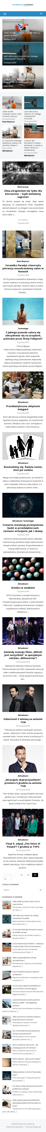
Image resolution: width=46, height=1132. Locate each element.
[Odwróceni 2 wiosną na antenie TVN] (23, 698)
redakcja (24, 220)
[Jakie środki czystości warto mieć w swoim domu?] (23, 30)
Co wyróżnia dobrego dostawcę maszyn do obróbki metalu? (11, 142)
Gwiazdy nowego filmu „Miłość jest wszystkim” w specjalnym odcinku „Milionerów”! (23, 655)
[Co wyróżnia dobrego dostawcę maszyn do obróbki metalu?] (23, 77)
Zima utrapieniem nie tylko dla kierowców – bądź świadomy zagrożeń (23, 194)
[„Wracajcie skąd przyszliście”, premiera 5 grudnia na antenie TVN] (23, 759)
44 (28, 875)
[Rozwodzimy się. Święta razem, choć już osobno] (23, 446)
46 (5, 879)
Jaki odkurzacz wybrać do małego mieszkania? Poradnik (32, 115)
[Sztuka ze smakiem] (23, 569)
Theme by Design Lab (33, 1127)
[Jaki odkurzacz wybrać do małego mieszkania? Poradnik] (23, 53)
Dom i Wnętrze (8, 122)
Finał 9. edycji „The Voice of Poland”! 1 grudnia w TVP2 (23, 845)
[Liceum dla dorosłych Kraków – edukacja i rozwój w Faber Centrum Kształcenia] (34, 131)
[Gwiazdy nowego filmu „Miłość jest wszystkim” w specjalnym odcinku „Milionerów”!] (23, 631)
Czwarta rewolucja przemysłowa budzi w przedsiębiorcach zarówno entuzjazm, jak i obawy (23, 528)
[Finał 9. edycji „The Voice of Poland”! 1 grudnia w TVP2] (23, 822)
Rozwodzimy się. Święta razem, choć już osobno (23, 468)
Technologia (23, 329)
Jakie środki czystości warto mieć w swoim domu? (11, 113)
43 (21, 875)
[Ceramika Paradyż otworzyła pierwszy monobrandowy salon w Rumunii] (23, 244)
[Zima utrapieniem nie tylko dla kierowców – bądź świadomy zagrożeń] (23, 173)
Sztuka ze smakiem (23, 587)
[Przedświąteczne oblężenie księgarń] (23, 385)
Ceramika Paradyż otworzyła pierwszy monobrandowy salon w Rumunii (23, 268)
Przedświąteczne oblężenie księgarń (23, 408)
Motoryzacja (23, 187)
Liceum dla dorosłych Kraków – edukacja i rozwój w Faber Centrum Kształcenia (33, 145)
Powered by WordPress (14, 1127)
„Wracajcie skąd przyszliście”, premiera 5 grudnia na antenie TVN (23, 782)
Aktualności (7, 151)
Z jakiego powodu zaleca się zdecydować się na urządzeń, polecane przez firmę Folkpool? (23, 335)
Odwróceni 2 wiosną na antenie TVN (23, 721)
